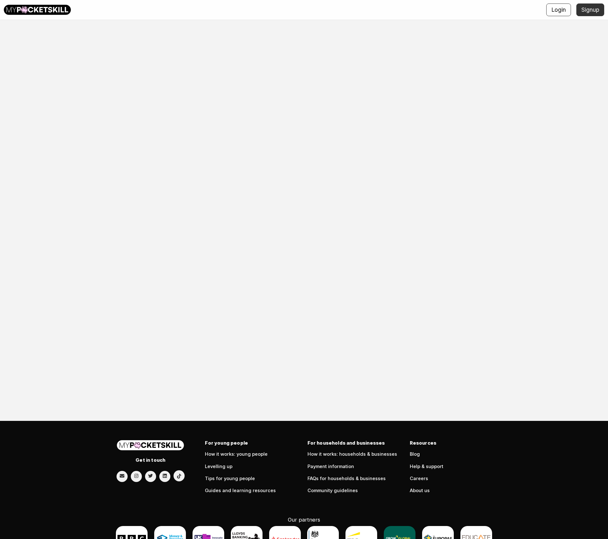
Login (558, 9)
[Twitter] (150, 476)
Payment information (330, 466)
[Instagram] (136, 476)
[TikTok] (179, 475)
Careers (419, 478)
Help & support (426, 466)
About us (420, 490)
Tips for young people (230, 478)
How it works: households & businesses (352, 454)
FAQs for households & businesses (346, 478)
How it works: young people (236, 454)
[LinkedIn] (165, 476)
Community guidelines (332, 490)
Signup (590, 9)
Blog (415, 454)
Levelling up (218, 466)
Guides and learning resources (240, 490)
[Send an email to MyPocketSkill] (122, 476)
